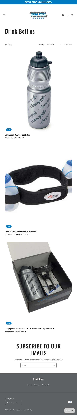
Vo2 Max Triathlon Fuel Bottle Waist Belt (20, 231)
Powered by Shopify (26, 410)
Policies (37, 385)
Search (30, 385)
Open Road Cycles (15, 410)
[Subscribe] (54, 365)
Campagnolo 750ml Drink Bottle (17, 135)
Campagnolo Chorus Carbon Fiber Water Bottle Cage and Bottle (29, 328)
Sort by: (41, 44)
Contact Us (45, 385)
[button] (4, 15)
